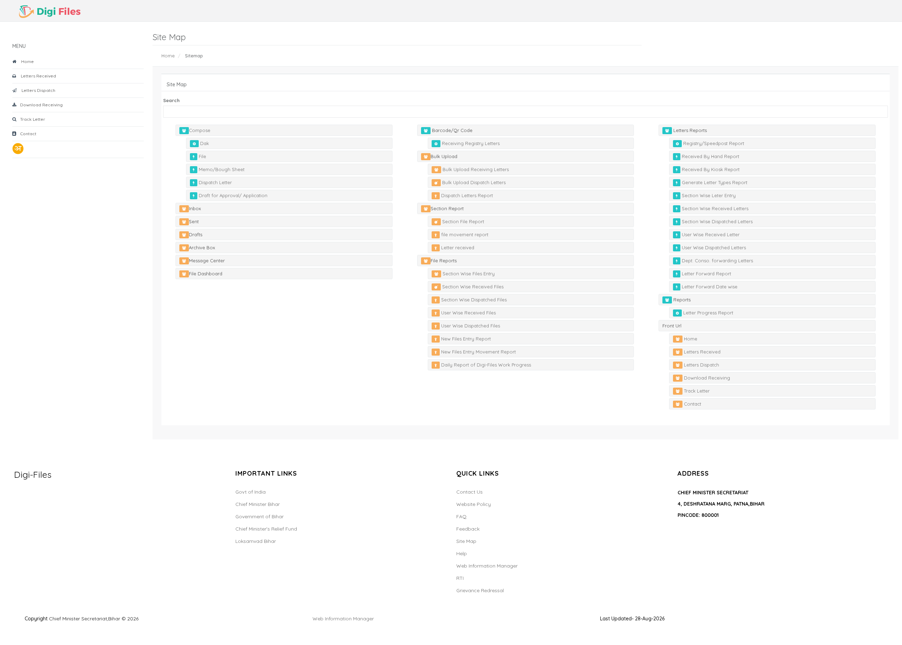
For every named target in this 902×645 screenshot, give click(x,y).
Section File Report (462, 221)
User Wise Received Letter (710, 234)
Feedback (468, 529)
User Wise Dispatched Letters (713, 247)
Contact (27, 133)
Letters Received (37, 76)
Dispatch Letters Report (466, 195)
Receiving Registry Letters (470, 143)
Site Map (466, 541)
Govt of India (250, 492)
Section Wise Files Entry (468, 273)
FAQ (461, 516)
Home (26, 61)
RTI (460, 578)
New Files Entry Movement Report (478, 352)
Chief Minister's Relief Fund (266, 529)
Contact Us (469, 492)
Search (171, 100)
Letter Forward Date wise (708, 286)
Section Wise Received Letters (714, 208)
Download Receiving (41, 104)
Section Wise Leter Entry (708, 195)
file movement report (464, 234)
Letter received (457, 247)
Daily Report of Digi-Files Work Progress (485, 365)
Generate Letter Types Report (713, 182)
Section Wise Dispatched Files (473, 299)
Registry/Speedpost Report (713, 143)
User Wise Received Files (468, 312)
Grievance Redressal (480, 590)
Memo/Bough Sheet (221, 169)
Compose (199, 130)
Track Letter (32, 119)
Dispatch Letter (214, 182)
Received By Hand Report (709, 156)
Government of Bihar (259, 516)
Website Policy (473, 504)
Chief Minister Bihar (257, 504)
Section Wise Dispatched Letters (716, 221)
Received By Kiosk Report (710, 169)
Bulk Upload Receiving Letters (475, 169)
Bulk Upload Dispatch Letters (473, 182)
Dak (204, 143)
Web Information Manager (487, 566)
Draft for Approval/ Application (232, 195)
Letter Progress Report (707, 312)
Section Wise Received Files (472, 286)
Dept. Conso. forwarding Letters (716, 260)
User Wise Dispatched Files (470, 325)
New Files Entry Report (465, 339)
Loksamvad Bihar (255, 541)
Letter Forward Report (705, 273)
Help (461, 553)
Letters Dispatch (37, 90)
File (201, 156)
